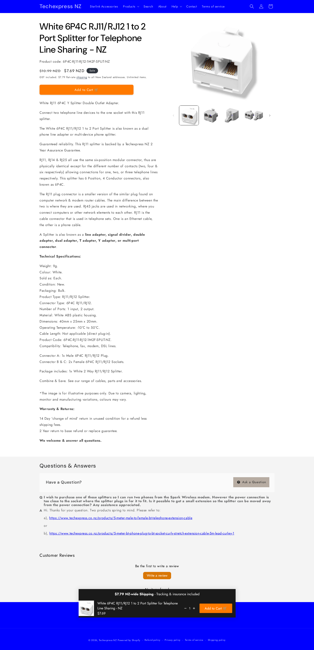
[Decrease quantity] (185, 608)
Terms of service (194, 640)
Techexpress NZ (108, 640)
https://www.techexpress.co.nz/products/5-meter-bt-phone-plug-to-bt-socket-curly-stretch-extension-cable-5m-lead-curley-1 (141, 533)
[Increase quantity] (194, 608)
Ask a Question (253, 482)
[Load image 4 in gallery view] (254, 115)
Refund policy (152, 640)
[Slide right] (269, 115)
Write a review (157, 575)
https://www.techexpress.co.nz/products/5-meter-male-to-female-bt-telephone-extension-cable (120, 517)
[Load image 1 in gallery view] (189, 115)
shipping (81, 77)
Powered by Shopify (129, 640)
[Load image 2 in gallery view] (210, 115)
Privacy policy (172, 640)
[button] (130, 6)
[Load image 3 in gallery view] (232, 115)
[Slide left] (173, 115)
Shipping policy (217, 640)
